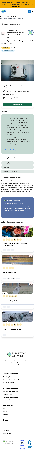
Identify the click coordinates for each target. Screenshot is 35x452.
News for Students (8, 382)
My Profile (6, 409)
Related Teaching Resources (13, 150)
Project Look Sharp (16, 41)
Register (5, 414)
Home (1, 16)
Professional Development (11, 391)
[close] (32, 4)
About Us (6, 430)
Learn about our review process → (13, 214)
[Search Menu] (29, 11)
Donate (6, 420)
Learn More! (16, 6)
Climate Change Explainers (11, 397)
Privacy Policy (7, 433)
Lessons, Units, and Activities (11, 380)
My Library (6, 412)
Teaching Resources (9, 377)
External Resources (11, 16)
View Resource (17, 104)
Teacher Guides (8, 394)
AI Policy (5, 436)
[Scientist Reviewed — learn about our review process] (31, 32)
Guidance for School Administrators (13, 400)
